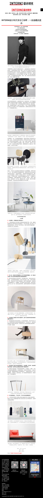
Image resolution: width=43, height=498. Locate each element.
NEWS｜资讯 (8, 13)
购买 (35, 477)
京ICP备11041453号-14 (19, 496)
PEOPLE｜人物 (15, 13)
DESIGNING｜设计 (17, 14)
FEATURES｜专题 (26, 14)
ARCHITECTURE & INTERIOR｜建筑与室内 (28, 13)
